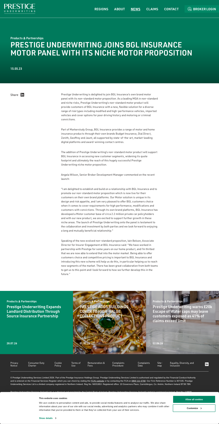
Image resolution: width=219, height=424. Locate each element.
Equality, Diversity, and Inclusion (182, 364)
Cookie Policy (58, 364)
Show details (46, 418)
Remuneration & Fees (96, 364)
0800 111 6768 (139, 381)
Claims (152, 9)
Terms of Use (75, 364)
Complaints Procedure (118, 364)
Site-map (160, 364)
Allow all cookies (194, 399)
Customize (192, 408)
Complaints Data (144, 364)
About (119, 9)
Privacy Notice (14, 364)
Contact (171, 9)
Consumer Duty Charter (36, 364)
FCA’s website (97, 381)
